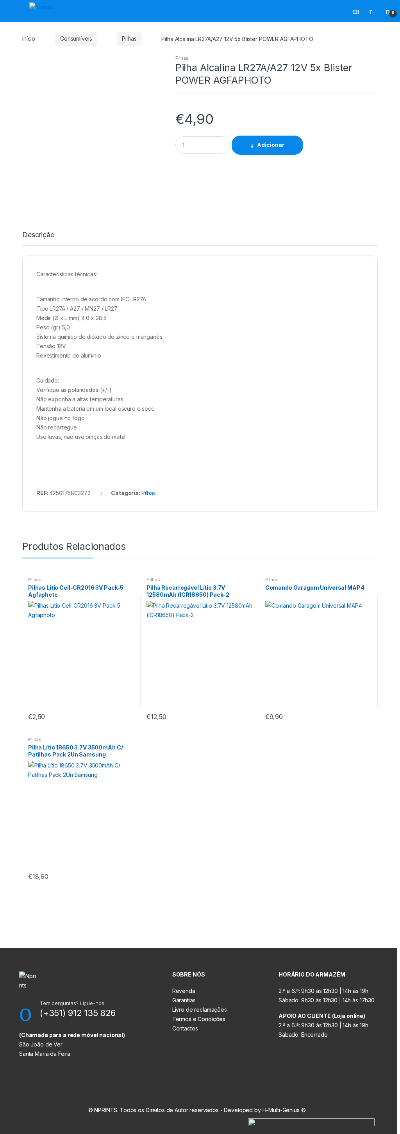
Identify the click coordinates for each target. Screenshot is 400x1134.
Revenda (183, 990)
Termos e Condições (198, 1019)
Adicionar (270, 144)
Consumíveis (76, 38)
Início (28, 38)
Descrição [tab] (38, 235)
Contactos (185, 1028)
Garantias (184, 1000)
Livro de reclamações (199, 1009)
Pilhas (129, 38)
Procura (357, 11)
